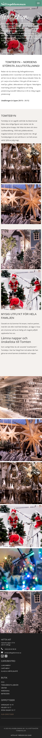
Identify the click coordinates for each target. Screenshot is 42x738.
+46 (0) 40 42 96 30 (10, 649)
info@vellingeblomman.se (13, 653)
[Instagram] (6, 656)
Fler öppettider (7, 714)
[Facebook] (2, 656)
